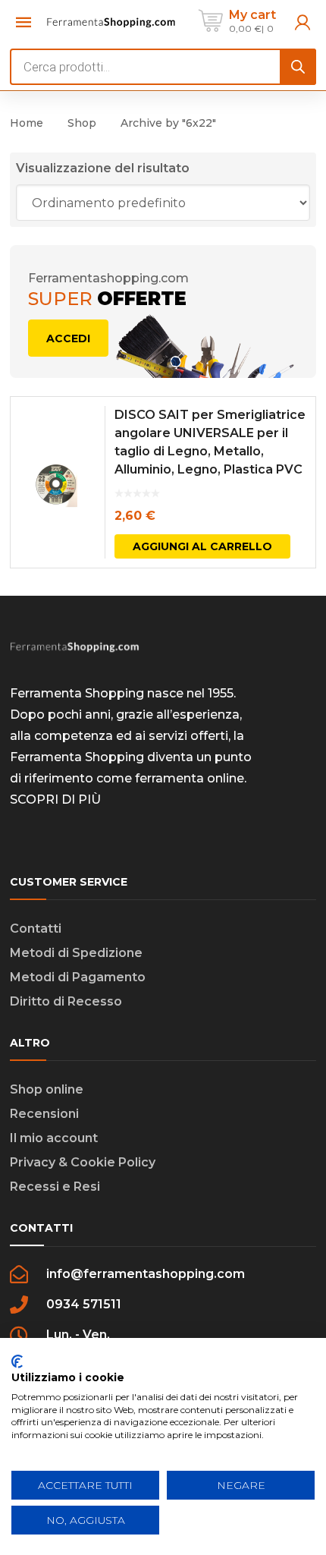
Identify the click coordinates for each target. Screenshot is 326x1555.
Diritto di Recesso (66, 1001)
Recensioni (44, 1113)
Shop (81, 123)
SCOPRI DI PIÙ (55, 799)
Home (26, 123)
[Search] (298, 67)
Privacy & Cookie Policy (82, 1162)
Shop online (46, 1089)
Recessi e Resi (55, 1186)
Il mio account (54, 1138)
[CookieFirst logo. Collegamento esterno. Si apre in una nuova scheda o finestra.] (17, 1361)
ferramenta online (189, 778)
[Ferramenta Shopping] (111, 21)
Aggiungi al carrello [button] (202, 546)
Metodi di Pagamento (78, 977)
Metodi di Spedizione (76, 953)
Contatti (35, 928)
